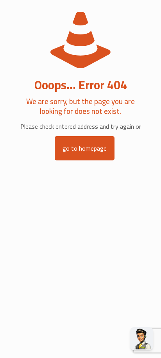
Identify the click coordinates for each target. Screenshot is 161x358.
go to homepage (85, 148)
